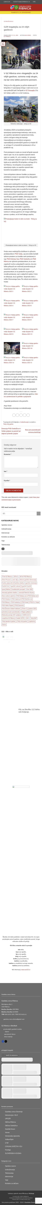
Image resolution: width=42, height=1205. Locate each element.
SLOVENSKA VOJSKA (13, 1153)
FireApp (8, 1150)
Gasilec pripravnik (7, 583)
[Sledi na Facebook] (37, 2)
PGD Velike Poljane (7, 605)
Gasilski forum (10, 1129)
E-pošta (7, 480)
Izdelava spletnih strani (21, 1193)
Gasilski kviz (5, 586)
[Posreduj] (39, 513)
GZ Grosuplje (30, 90)
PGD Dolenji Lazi (33, 596)
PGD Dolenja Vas (13, 259)
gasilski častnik (26, 586)
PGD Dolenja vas (21, 596)
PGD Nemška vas (27, 599)
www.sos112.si (25, 969)
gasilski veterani (15, 586)
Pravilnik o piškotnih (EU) (21, 1199)
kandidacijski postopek (18, 589)
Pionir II (24, 608)
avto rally (15, 579)
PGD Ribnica (5, 602)
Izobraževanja (8, 21)
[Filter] (2, 549)
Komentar (7, 454)
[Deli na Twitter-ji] (21, 415)
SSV (27, 618)
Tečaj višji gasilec (8, 424)
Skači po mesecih (12, 1055)
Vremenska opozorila (12, 1136)
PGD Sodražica (25, 259)
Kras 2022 (29, 589)
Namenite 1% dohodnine (21, 12)
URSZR (8, 1118)
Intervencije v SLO (11, 1115)
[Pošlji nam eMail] (5, 1041)
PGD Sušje (25, 602)
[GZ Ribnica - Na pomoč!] (21, 7)
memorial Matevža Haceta (26, 592)
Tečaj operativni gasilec (8, 621)
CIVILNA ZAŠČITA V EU (13, 1146)
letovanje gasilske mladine (9, 592)
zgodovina (32, 621)
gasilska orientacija (31, 583)
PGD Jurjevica (16, 599)
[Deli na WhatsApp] (14, 415)
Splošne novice (10, 1166)
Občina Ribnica (10, 1122)
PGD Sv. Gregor (34, 602)
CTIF (7, 1143)
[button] (2, 7)
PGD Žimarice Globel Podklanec (11, 608)
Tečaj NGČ (34, 618)
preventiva (5, 612)
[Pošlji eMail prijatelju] (24, 415)
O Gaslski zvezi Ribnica (21, 1196)
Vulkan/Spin (9, 1139)
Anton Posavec (6, 579)
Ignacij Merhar (6, 589)
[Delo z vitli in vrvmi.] (30, 291)
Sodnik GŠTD (20, 618)
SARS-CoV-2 (26, 615)
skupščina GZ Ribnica (8, 618)
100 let (16, 576)
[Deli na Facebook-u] (17, 415)
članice (4, 624)
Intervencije (9, 1176)
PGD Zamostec (19, 605)
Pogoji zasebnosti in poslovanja (21, 1198)
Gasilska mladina (19, 583)
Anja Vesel (27, 35)
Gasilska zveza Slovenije (14, 1112)
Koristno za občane (11, 1183)
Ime (5, 471)
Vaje (6, 1180)
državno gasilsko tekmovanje (28, 579)
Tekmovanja (9, 1173)
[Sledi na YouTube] (39, 2)
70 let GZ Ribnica (7, 576)
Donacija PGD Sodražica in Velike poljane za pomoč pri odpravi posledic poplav (11, 431)
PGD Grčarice (6, 599)
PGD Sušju (19, 254)
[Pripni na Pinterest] (28, 415)
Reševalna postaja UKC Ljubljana (11, 615)
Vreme (7, 1132)
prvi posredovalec (15, 612)
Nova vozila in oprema (8, 596)
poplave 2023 (32, 608)
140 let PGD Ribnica (25, 576)
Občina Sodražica (11, 1125)
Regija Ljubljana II (27, 612)
